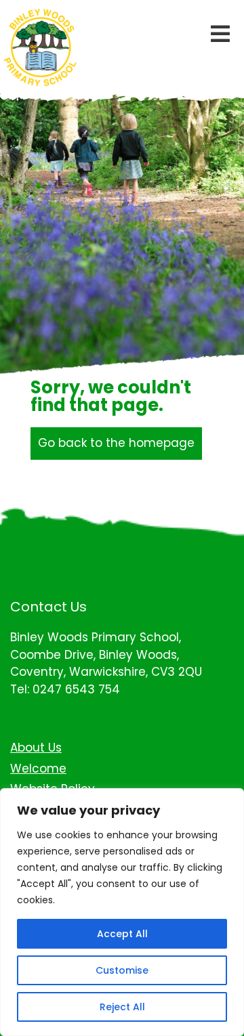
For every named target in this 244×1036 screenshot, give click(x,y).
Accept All (122, 934)
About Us (36, 747)
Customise (122, 970)
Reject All (122, 1007)
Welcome (38, 768)
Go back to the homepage (116, 443)
